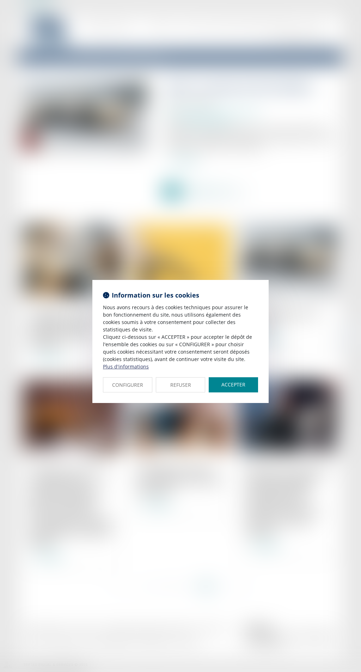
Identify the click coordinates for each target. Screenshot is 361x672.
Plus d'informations (126, 366)
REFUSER (180, 384)
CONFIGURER (127, 384)
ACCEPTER (233, 384)
